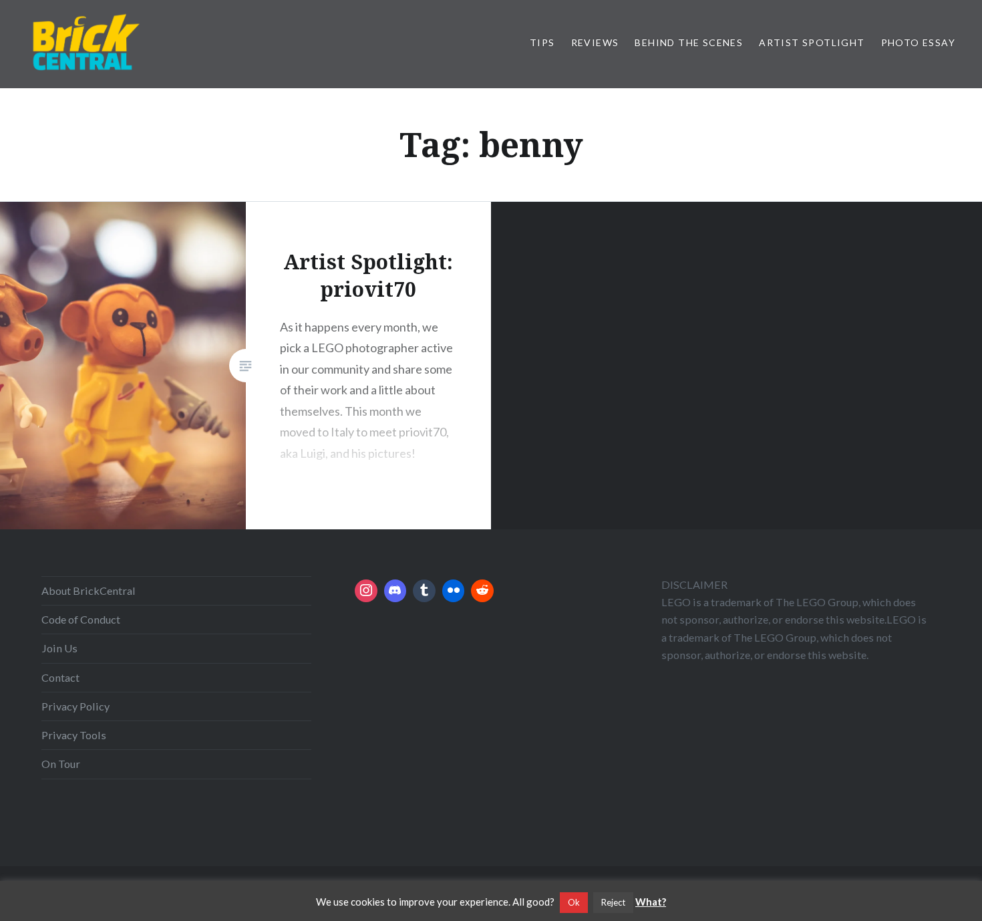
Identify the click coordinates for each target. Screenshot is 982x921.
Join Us (59, 648)
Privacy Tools (73, 735)
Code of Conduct (80, 619)
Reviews (595, 42)
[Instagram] (366, 591)
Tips (542, 42)
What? (650, 902)
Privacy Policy (75, 706)
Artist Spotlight (811, 42)
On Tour (60, 763)
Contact (60, 677)
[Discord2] (395, 591)
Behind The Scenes (689, 42)
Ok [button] (574, 902)
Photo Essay (918, 42)
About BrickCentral (88, 590)
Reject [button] (613, 902)
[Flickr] (453, 591)
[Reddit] (482, 591)
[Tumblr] (424, 591)
